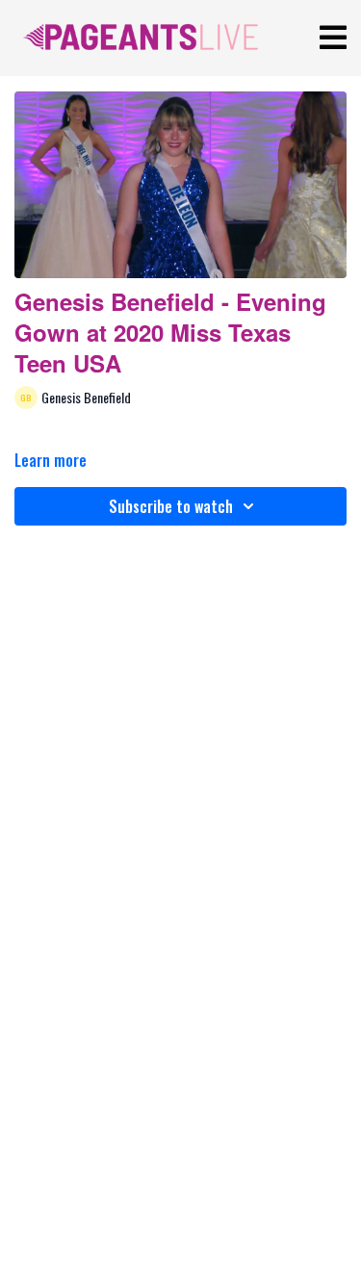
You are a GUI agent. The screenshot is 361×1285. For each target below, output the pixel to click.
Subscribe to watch (171, 506)
